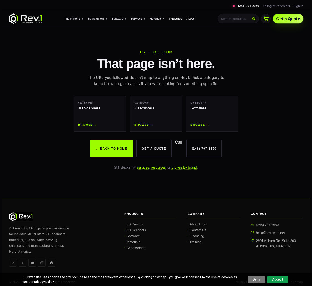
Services (138, 18)
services (143, 167)
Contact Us (198, 230)
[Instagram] (42, 263)
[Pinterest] (51, 263)
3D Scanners (97, 18)
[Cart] (266, 18)
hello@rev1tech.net (276, 6)
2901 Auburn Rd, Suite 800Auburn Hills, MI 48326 (276, 243)
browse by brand (184, 167)
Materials (157, 18)
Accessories (136, 248)
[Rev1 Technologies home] (25, 18)
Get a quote (154, 148)
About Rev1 (198, 224)
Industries (175, 18)
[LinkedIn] (13, 263)
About (190, 18)
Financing (197, 236)
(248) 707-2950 (248, 6)
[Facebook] (22, 263)
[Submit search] (254, 18)
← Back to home (112, 148)
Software (119, 18)
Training (195, 242)
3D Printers (74, 18)
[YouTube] (32, 263)
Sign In (298, 6)
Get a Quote (288, 18)
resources (158, 167)
